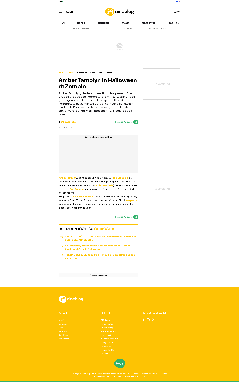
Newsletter (106, 346)
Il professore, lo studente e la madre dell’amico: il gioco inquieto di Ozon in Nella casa (98, 247)
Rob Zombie (77, 189)
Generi (106, 29)
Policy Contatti (107, 342)
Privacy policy (107, 324)
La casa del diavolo (82, 196)
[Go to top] (206, 374)
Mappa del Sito (107, 350)
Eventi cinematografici (156, 29)
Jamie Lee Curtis (103, 185)
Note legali (106, 335)
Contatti (104, 354)
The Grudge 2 (120, 178)
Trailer (205, 24)
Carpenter (132, 200)
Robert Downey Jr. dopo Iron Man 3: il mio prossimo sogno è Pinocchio (100, 257)
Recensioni (103, 23)
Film (62, 23)
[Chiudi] (233, 7)
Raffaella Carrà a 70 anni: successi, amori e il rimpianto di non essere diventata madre (100, 238)
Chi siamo (105, 320)
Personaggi (148, 23)
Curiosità (128, 29)
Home (61, 72)
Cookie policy (107, 328)
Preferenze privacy (109, 331)
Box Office (206, 29)
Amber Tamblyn (67, 178)
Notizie (81, 23)
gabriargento (68, 122)
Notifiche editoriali (109, 339)
